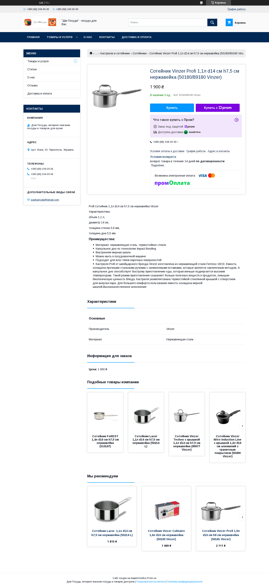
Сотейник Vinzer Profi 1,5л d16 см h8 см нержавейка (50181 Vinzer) (221, 535)
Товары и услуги (59, 37)
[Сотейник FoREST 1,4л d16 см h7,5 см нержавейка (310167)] (105, 412)
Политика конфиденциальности (184, 581)
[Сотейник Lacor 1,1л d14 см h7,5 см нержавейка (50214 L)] (146, 412)
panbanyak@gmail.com (45, 199)
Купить (172, 107)
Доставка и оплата (136, 37)
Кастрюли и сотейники (115, 53)
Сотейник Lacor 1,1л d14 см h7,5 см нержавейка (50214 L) (146, 441)
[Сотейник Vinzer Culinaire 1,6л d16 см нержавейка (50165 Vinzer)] (166, 506)
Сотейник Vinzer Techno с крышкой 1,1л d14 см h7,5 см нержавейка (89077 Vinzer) (187, 443)
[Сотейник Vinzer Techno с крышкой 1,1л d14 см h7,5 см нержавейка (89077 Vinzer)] (187, 412)
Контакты (107, 37)
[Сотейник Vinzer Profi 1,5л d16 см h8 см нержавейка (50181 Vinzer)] (220, 506)
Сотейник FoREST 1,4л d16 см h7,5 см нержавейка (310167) (106, 441)
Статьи (32, 69)
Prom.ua (151, 578)
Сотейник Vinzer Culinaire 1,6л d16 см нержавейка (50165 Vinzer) (167, 535)
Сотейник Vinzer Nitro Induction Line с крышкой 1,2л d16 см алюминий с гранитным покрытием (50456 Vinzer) (228, 446)
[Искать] (212, 22)
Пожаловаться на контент (150, 581)
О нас (87, 37)
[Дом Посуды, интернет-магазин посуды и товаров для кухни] (40, 27)
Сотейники (140, 53)
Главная (33, 37)
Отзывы (32, 85)
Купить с (211, 107)
